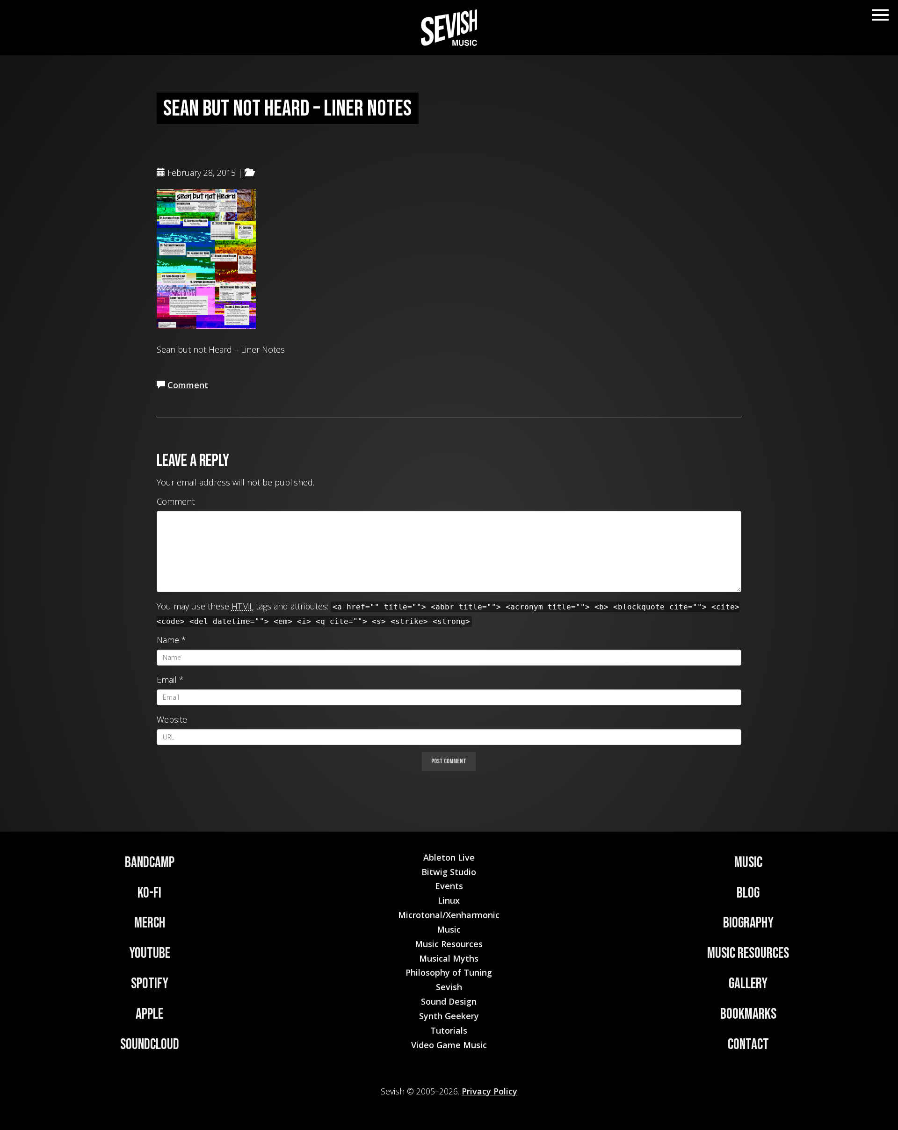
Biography (748, 923)
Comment (187, 385)
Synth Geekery (449, 1015)
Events (449, 885)
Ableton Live (449, 857)
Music (748, 863)
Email (167, 679)
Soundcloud (149, 1045)
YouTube (149, 953)
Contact (748, 1045)
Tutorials (448, 1030)
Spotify (149, 984)
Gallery (748, 984)
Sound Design (449, 1001)
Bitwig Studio (448, 871)
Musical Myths (448, 958)
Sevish (449, 986)
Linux (449, 900)
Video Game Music (449, 1044)
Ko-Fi (149, 893)
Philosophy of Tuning (449, 972)
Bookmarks (748, 1014)
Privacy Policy (489, 1091)
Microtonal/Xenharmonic (449, 914)
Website (172, 719)
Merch (149, 923)
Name (168, 639)
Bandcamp (149, 863)
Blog (748, 893)
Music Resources (748, 953)
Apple (149, 1014)
